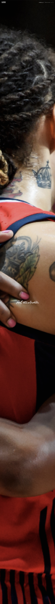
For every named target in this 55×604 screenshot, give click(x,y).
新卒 (40, 2)
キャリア (43, 2)
